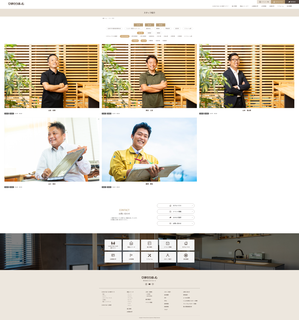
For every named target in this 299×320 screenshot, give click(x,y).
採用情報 (166, 303)
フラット (130, 305)
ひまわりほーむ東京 (106, 305)
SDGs (165, 300)
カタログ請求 (177, 217)
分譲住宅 (271, 6)
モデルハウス (279, 1)
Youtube (149, 284)
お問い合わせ (177, 223)
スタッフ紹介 (167, 291)
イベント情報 (177, 211)
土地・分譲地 (149, 291)
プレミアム (130, 297)
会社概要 (289, 6)
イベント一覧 (265, 1)
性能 (103, 294)
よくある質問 (186, 297)
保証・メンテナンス (106, 301)
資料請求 (293, 1)
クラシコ (130, 301)
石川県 (138, 24)
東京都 (160, 24)
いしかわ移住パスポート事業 (190, 300)
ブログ (165, 309)
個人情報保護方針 (187, 306)
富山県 (149, 24)
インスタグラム (146, 284)
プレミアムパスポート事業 (189, 303)
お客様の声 (255, 6)
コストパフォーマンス (107, 297)
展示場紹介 (148, 299)
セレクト (130, 299)
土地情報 (263, 6)
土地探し (104, 299)
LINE (152, 284)
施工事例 (234, 6)
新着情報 (166, 306)
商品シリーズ (244, 6)
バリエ (129, 303)
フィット (130, 294)
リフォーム (280, 6)
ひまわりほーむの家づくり (220, 6)
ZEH (165, 297)
